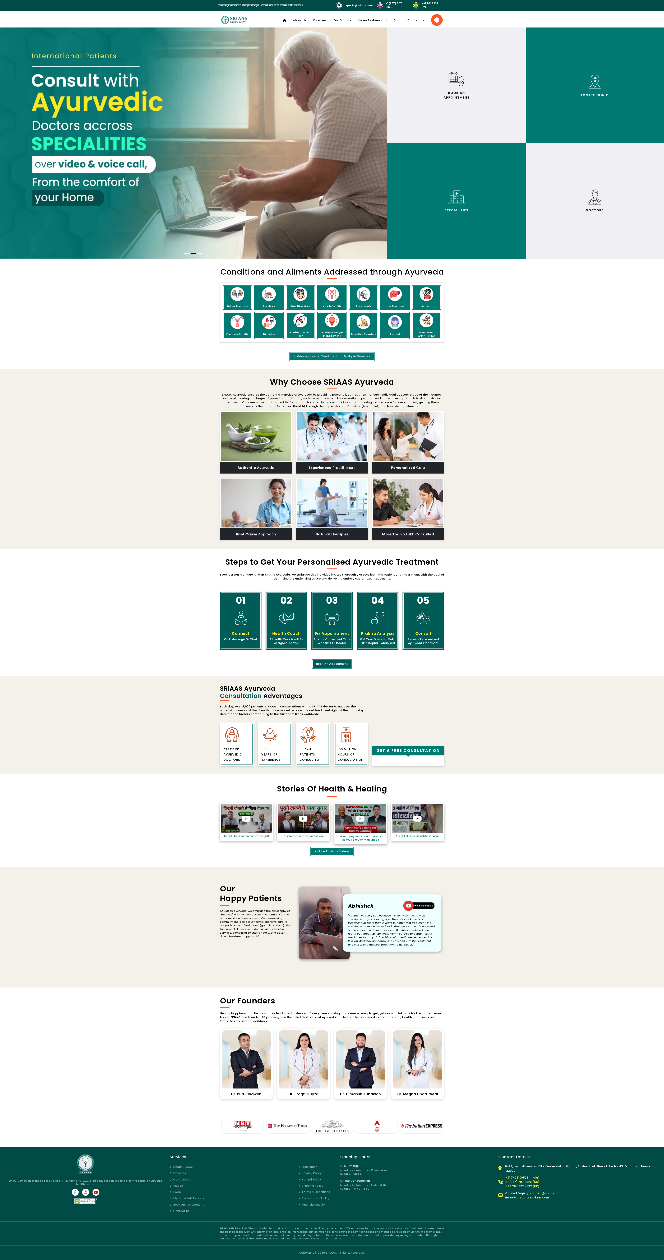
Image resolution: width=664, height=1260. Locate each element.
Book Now (408, 780)
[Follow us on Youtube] (96, 1217)
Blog (397, 20)
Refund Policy (311, 1204)
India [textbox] (380, 722)
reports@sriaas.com (358, 5)
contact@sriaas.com (545, 1218)
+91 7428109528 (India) (522, 1203)
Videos (178, 1211)
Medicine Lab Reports (188, 1223)
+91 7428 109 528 (430, 5)
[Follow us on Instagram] (85, 1217)
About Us (299, 20)
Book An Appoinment (332, 664)
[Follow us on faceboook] (75, 1217)
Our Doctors (343, 20)
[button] (186, 253)
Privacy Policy (312, 1198)
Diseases (320, 20)
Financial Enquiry (314, 1230)
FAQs (177, 1217)
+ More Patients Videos (332, 876)
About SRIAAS (183, 1192)
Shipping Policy (312, 1211)
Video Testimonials (372, 20)
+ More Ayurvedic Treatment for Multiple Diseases (332, 356)
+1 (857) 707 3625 (394, 5)
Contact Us (181, 1236)
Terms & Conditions (316, 1217)
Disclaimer (309, 1192)
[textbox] (405, 742)
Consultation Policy (315, 1223)
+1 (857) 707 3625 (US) (522, 1207)
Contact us (415, 20)
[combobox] (408, 722)
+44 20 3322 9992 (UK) (522, 1211)
